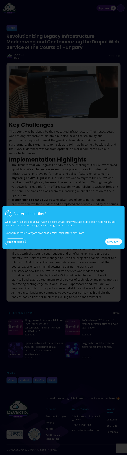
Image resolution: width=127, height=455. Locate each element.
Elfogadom (113, 241)
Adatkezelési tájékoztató (58, 233)
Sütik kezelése (15, 241)
